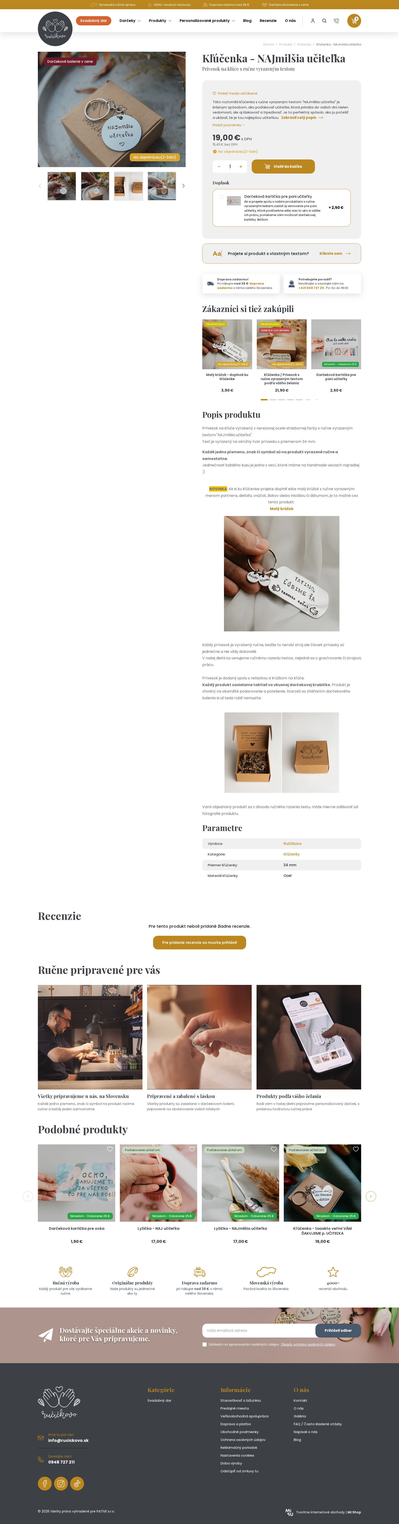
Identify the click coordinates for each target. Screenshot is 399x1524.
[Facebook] (45, 1484)
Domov (269, 44)
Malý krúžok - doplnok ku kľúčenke (227, 376)
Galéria (300, 1416)
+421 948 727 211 (311, 288)
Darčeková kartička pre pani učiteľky (336, 376)
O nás (299, 1408)
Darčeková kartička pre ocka (76, 1228)
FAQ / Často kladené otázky (318, 1424)
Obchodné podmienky (240, 1431)
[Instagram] (61, 1484)
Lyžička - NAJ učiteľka (158, 1228)
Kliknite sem (331, 253)
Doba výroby (231, 1463)
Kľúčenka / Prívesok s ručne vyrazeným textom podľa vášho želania (282, 378)
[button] (324, 21)
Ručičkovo (293, 843)
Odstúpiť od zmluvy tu (239, 1471)
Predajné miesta (235, 1408)
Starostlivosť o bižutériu (241, 1400)
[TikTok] (77, 1484)
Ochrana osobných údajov (243, 1439)
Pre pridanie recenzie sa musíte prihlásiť (199, 942)
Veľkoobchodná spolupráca (245, 1416)
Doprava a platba (236, 1424)
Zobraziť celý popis (298, 117)
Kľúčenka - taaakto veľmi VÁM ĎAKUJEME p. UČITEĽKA (322, 1231)
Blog (297, 1439)
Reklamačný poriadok (239, 1447)
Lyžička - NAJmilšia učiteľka (240, 1228)
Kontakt (300, 1400)
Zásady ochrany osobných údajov (308, 1344)
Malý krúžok (281, 508)
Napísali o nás (305, 1431)
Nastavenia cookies (237, 1455)
